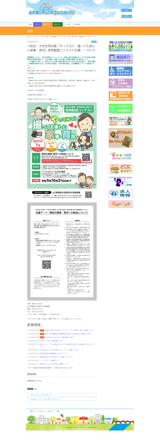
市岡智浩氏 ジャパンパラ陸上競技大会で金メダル (44, 399)
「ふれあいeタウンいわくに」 (62, 368)
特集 (58, 411)
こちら (44, 95)
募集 (94, 42)
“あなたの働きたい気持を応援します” (41, 395)
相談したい (33, 411)
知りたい (42, 411)
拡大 (129, 16)
